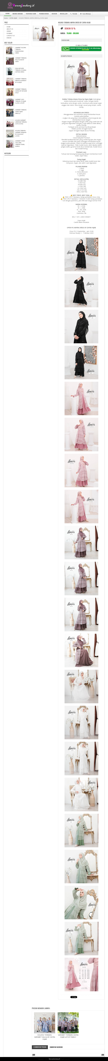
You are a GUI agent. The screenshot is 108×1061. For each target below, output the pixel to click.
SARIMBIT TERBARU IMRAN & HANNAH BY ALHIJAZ (21, 80)
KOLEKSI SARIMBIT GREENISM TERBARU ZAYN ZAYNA (21, 122)
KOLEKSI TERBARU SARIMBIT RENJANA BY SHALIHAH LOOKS (20, 133)
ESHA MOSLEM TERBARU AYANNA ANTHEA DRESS (20, 70)
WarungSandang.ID (54, 1059)
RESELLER (63, 14)
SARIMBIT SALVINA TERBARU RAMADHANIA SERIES (20, 50)
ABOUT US (10, 29)
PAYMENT (9, 33)
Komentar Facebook (56, 1047)
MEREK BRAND (18, 14)
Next (102, 1055)
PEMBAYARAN (44, 14)
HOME (7, 13)
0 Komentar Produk (39, 1047)
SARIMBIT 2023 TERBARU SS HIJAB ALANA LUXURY (20, 101)
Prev (33, 1055)
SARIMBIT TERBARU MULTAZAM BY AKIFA (21, 59)
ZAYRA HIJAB (13, 18)
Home (6, 18)
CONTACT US (11, 36)
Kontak (75, 14)
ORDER (9, 31)
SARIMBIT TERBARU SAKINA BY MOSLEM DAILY (21, 91)
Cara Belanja (86, 14)
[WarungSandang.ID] (20, 5)
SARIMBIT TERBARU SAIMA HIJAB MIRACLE (21, 111)
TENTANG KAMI (31, 14)
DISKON (54, 14)
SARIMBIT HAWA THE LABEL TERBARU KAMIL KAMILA (20, 143)
